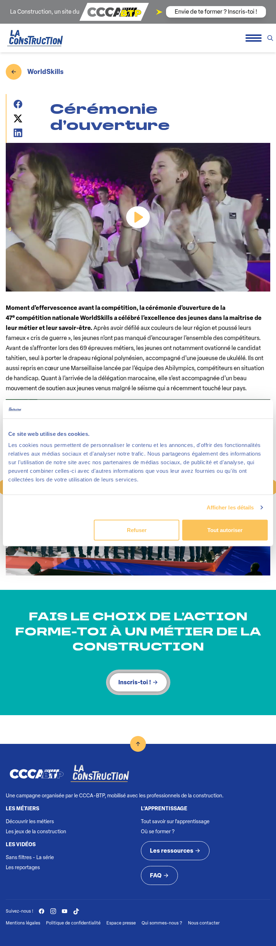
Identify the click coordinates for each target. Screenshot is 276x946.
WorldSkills (45, 72)
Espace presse (121, 923)
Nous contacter (204, 923)
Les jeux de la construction (36, 832)
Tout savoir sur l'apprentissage (175, 822)
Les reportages (23, 868)
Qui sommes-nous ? (162, 923)
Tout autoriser (225, 530)
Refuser (137, 530)
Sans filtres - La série (30, 857)
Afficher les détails (230, 507)
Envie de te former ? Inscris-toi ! (216, 11)
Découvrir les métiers (30, 822)
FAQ (156, 875)
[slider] (99, 282)
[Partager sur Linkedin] (21, 133)
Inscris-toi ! (134, 682)
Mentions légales (23, 923)
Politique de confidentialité (73, 923)
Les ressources (171, 850)
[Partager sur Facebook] (21, 104)
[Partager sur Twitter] (21, 118)
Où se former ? (158, 832)
